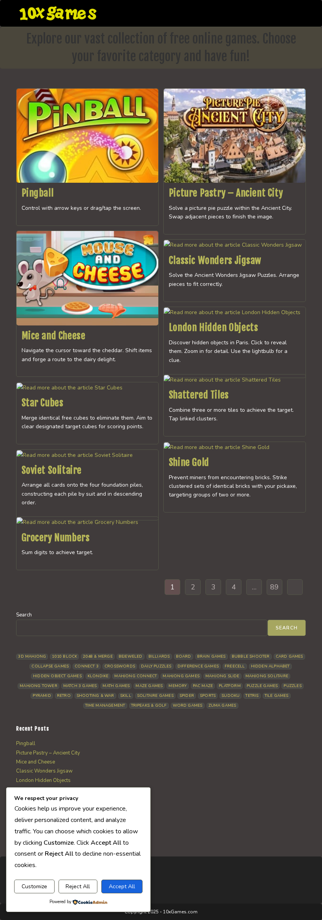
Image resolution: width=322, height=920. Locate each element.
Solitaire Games (155, 695)
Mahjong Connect (135, 676)
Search (24, 614)
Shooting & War (95, 695)
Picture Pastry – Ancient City (226, 193)
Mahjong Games (181, 676)
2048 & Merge (97, 656)
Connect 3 (87, 666)
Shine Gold (189, 462)
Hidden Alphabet (270, 666)
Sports (208, 695)
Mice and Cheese (54, 336)
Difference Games (198, 666)
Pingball (38, 193)
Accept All (122, 886)
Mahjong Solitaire (266, 676)
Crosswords (119, 666)
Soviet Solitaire (52, 470)
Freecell (235, 666)
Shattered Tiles (199, 395)
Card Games (289, 656)
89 (274, 587)
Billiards (159, 656)
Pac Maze (203, 686)
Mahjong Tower (38, 686)
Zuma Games (222, 705)
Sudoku (230, 695)
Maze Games (149, 686)
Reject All (78, 886)
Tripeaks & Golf (149, 705)
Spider (186, 695)
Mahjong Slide (222, 676)
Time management (105, 705)
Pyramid (42, 695)
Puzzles (292, 686)
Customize (34, 886)
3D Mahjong (32, 656)
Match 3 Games (80, 686)
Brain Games (211, 656)
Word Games (188, 705)
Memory (177, 686)
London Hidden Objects (213, 327)
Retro (64, 695)
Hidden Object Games (57, 676)
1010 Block (64, 656)
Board (183, 656)
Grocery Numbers (56, 538)
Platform (230, 686)
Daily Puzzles (156, 666)
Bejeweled (131, 656)
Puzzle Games (262, 686)
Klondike (98, 676)
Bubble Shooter (251, 656)
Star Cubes (43, 403)
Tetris (251, 695)
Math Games (116, 686)
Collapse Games (50, 666)
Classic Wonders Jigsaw (215, 260)
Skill (125, 695)
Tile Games (277, 695)
